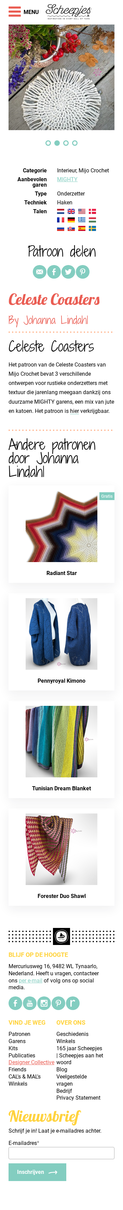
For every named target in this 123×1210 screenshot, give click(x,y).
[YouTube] (30, 1003)
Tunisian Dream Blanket (61, 788)
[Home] (69, 12)
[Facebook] (15, 1003)
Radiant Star (61, 573)
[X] (68, 272)
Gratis (107, 496)
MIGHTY (67, 179)
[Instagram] (44, 1003)
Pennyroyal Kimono (61, 681)
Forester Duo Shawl (62, 896)
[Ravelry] (73, 1003)
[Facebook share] (54, 272)
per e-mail (30, 980)
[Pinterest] (83, 272)
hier (74, 411)
